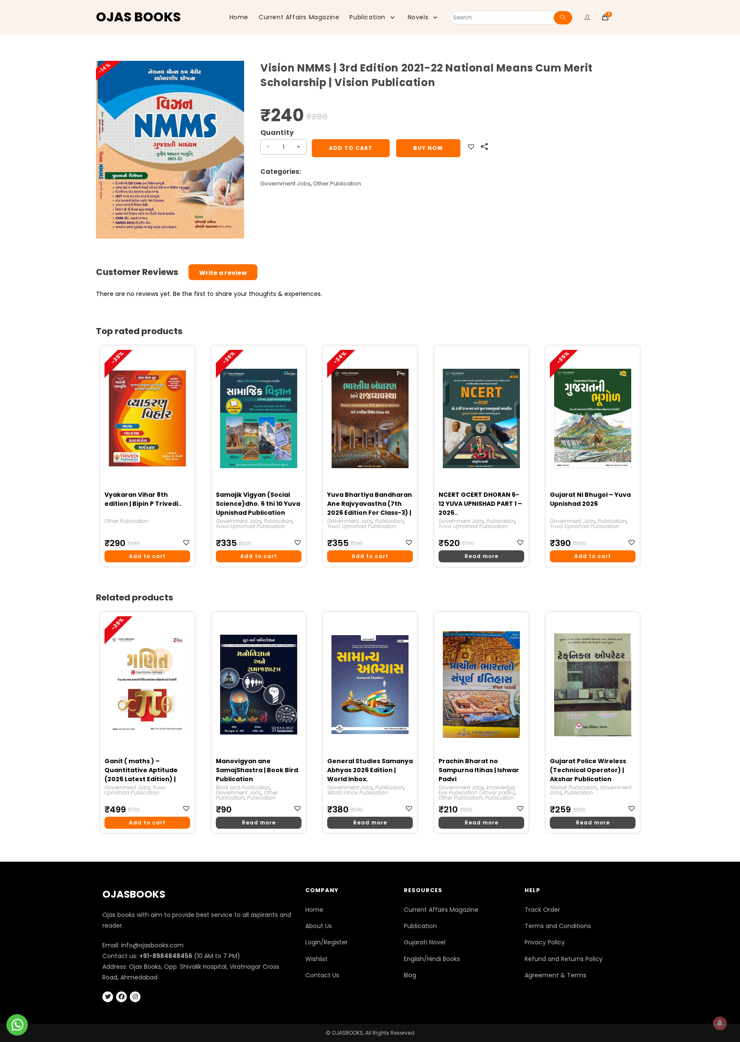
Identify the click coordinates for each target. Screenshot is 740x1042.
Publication (278, 521)
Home (314, 909)
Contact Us (322, 975)
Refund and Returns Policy (564, 959)
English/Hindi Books (432, 959)
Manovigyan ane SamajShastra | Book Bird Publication (257, 770)
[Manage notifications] (720, 1023)
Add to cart (351, 148)
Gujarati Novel (424, 942)
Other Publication (337, 183)
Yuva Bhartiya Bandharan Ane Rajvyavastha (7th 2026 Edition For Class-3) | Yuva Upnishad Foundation (369, 504)
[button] (472, 146)
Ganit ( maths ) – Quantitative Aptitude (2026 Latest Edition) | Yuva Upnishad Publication (141, 770)
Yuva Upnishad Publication (250, 526)
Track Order (542, 909)
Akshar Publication (573, 787)
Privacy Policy (545, 942)
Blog (410, 975)
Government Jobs (285, 183)
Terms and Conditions (558, 926)
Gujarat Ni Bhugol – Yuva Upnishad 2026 (590, 499)
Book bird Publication (243, 787)
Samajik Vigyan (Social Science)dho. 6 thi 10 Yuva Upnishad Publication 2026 (258, 504)
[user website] (587, 17)
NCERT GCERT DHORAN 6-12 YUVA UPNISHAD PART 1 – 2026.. (480, 503)
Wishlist (316, 959)
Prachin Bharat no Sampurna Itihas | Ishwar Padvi (479, 770)
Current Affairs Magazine (441, 909)
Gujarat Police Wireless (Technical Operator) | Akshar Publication (588, 770)
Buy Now (428, 148)
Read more (481, 556)
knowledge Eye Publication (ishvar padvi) (477, 790)
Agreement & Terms (555, 975)
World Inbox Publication (357, 792)
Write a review (223, 273)
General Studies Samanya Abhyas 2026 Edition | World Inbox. (370, 770)
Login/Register (326, 942)
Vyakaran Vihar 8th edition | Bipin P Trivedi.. (143, 499)
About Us (318, 926)
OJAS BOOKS (138, 17)
